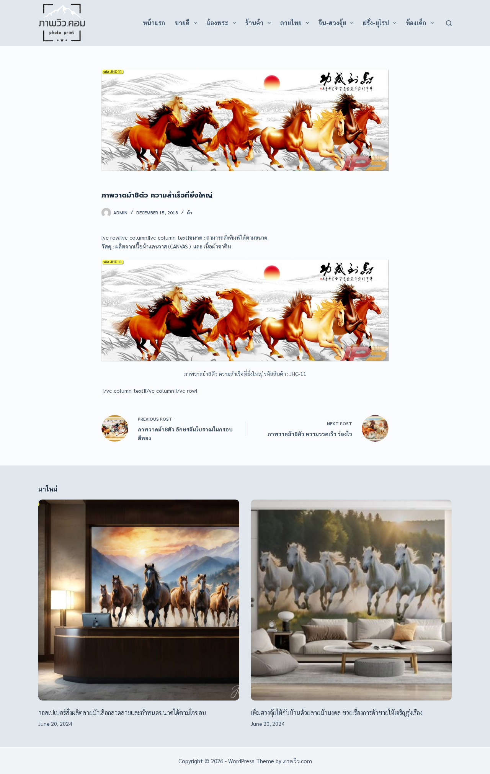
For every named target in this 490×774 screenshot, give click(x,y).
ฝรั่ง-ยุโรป (376, 23)
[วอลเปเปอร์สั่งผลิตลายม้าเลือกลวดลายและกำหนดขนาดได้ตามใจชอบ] (138, 600)
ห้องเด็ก (416, 23)
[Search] (449, 23)
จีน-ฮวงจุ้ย (332, 23)
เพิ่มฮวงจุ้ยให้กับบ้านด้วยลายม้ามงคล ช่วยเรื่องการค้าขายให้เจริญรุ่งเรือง (337, 713)
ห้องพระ (217, 23)
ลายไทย (291, 23)
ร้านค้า (254, 23)
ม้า (189, 212)
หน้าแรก (154, 23)
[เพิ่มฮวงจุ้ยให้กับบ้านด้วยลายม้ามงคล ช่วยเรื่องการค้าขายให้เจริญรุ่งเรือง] (351, 600)
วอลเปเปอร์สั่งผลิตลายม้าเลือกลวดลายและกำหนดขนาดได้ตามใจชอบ (122, 713)
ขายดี (182, 23)
